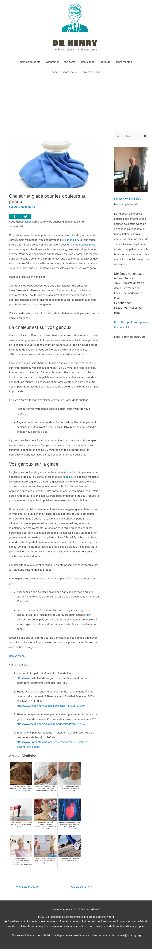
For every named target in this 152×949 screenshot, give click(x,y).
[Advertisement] (76, 99)
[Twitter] (25, 216)
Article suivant (81, 886)
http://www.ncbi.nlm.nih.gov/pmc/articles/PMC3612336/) (51, 705)
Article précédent (28, 886)
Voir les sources (18, 664)
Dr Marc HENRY (128, 199)
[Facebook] (14, 216)
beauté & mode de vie (22, 206)
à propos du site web (99, 916)
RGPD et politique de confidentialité (61, 916)
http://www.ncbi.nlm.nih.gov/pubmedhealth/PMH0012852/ (51, 723)
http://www (23, 678)
